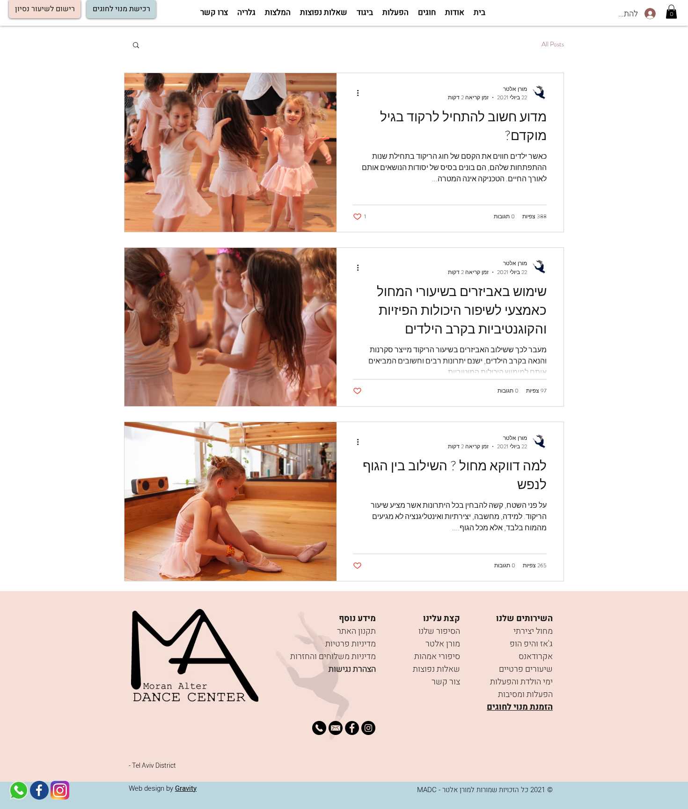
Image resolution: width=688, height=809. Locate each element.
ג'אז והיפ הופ (531, 644)
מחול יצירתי (533, 631)
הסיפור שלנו (439, 631)
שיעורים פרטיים (526, 669)
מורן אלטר (442, 644)
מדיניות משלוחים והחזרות (333, 656)
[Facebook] (352, 728)
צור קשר (446, 681)
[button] (45, 9)
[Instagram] (368, 728)
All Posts (553, 44)
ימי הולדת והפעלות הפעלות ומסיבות (521, 688)
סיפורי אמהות (437, 656)
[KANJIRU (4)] (336, 728)
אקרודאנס (536, 656)
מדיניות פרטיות (350, 644)
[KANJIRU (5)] (18, 790)
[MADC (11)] (60, 790)
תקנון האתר (356, 631)
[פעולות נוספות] (354, 93)
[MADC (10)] (39, 790)
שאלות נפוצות (436, 669)
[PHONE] (319, 728)
